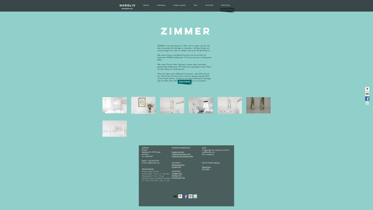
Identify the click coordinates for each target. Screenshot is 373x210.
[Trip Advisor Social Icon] (367, 94)
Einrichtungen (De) (178, 178)
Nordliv (128, 5)
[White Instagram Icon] (367, 103)
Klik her (217, 163)
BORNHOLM (127, 9)
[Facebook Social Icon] (367, 99)
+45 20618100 (153, 161)
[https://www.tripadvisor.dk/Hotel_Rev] (175, 196)
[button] (179, 4)
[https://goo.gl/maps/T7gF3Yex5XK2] (367, 89)
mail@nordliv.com (153, 163)
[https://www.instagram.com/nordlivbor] (190, 196)
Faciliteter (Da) (177, 173)
